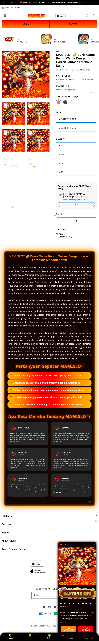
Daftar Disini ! (82, 2)
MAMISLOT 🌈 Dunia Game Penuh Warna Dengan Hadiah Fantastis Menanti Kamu (49, 2)
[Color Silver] (71, 102)
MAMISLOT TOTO (67, 119)
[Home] (36, 15)
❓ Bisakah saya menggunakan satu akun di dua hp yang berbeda (45, 397)
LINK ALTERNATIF (69, 629)
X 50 (61, 172)
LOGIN (26, 24)
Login (29, 638)
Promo (10, 638)
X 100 (61, 163)
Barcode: (75, 70)
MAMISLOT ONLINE (68, 128)
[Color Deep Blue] (65, 102)
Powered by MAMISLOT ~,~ (57, 626)
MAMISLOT (42, 626)
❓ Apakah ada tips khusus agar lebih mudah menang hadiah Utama (47, 390)
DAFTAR (73, 24)
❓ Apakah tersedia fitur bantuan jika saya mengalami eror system (45, 404)
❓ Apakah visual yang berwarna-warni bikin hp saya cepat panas (45, 375)
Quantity (60, 214)
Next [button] (95, 2)
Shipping (71, 80)
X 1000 (62, 145)
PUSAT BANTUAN (86, 629)
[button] (5, 15)
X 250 (61, 154)
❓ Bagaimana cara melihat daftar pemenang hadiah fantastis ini (44, 383)
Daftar (49, 638)
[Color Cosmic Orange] (58, 102)
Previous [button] (3, 2)
